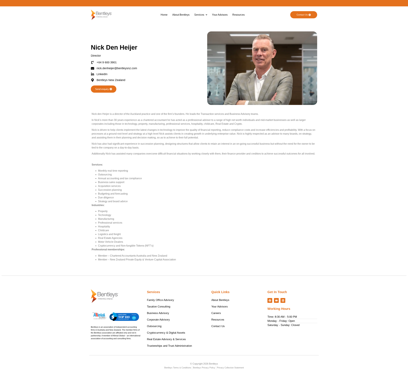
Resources (238, 14)
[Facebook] (269, 300)
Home (164, 14)
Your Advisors (220, 14)
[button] (201, 14)
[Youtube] (276, 300)
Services (199, 14)
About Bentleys (180, 14)
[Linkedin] (282, 300)
